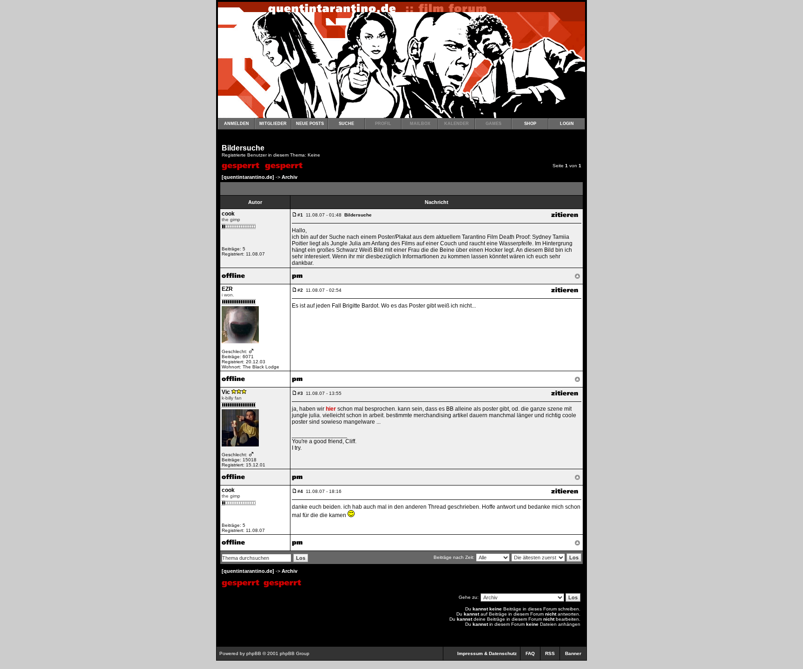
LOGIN (567, 123)
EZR (227, 289)
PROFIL (383, 123)
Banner (573, 653)
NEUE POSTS (310, 123)
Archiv (289, 177)
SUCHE (346, 123)
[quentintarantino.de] (248, 177)
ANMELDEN (236, 123)
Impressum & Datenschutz (487, 653)
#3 (300, 393)
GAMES (493, 123)
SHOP (530, 123)
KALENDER (456, 123)
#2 (300, 290)
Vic (226, 392)
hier (331, 409)
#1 (300, 214)
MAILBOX (420, 123)
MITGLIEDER (273, 123)
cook (228, 213)
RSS (550, 653)
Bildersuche (243, 148)
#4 (300, 491)
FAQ (530, 653)
